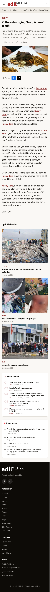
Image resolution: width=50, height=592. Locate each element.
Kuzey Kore (41, 88)
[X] (10, 481)
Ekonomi (5, 512)
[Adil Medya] (17, 3)
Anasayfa (5, 10)
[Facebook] (4, 481)
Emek (4, 516)
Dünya (15, 10)
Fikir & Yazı (6, 531)
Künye (4, 545)
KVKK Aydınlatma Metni (11, 568)
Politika (4, 508)
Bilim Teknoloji (7, 527)
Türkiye (4, 505)
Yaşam (4, 501)
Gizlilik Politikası (8, 564)
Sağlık (4, 519)
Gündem (5, 493)
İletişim (4, 549)
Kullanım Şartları (8, 575)
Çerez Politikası (7, 571)
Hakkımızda (6, 542)
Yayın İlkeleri (6, 553)
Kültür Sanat (6, 523)
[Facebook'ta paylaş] (14, 78)
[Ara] (46, 4)
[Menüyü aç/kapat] (4, 4)
